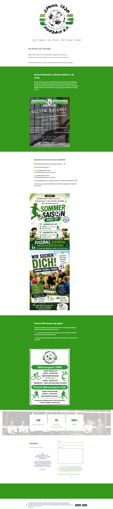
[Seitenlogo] (56, 19)
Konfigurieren (31, 507)
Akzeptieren (42, 469)
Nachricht (60, 447)
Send (70, 477)
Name (59, 441)
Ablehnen (85, 505)
